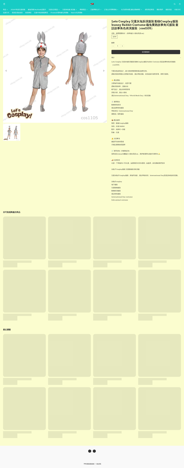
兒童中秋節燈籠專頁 (41, 13)
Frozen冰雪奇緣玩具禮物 (59, 13)
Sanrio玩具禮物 (76, 13)
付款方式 (177, 9)
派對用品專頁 (149, 9)
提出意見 (99, 463)
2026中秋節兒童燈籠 (18, 9)
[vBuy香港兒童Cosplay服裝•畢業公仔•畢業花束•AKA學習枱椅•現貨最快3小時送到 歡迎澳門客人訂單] (92, 4)
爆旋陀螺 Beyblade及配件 (37, 9)
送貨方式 (6, 13)
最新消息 (169, 9)
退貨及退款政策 (17, 13)
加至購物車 (146, 52)
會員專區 (28, 13)
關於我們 (160, 9)
